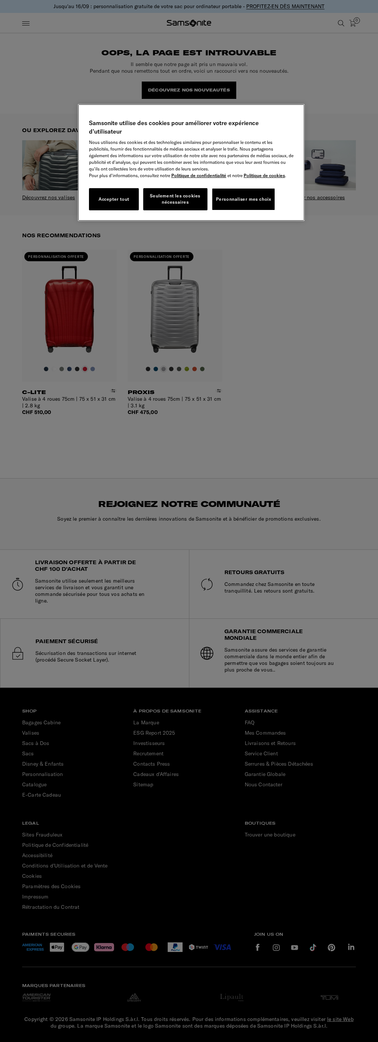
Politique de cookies (264, 175)
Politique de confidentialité (198, 175)
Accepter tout (114, 199)
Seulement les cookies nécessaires (175, 199)
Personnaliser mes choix (243, 199)
